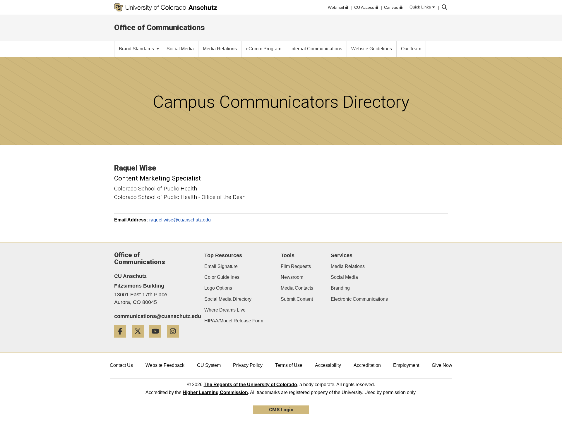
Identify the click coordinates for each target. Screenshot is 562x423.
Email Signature (221, 266)
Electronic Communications (359, 299)
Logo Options (218, 288)
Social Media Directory (227, 299)
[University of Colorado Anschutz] (165, 7)
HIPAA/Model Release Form (233, 320)
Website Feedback (164, 365)
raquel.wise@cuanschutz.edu (180, 219)
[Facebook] (122, 339)
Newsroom (292, 277)
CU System (209, 365)
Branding (340, 288)
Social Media (344, 277)
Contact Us (121, 365)
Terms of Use (288, 365)
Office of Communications (159, 27)
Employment (406, 365)
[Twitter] (140, 339)
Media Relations (348, 266)
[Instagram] (175, 339)
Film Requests (296, 266)
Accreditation (367, 365)
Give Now (442, 365)
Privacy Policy (248, 365)
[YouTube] (157, 339)
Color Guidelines (221, 277)
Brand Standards (137, 48)
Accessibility (328, 365)
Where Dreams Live (225, 309)
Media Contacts (297, 288)
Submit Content (297, 299)
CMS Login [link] (281, 409)
